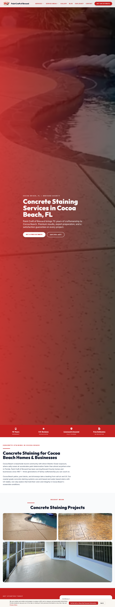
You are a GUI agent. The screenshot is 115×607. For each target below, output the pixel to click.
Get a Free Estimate (34, 234)
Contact (89, 3)
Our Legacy (79, 3)
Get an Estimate (103, 3)
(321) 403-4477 (56, 234)
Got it (102, 603)
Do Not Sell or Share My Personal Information (83, 603)
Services (39, 4)
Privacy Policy (13, 605)
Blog (71, 3)
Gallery (64, 3)
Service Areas (52, 4)
